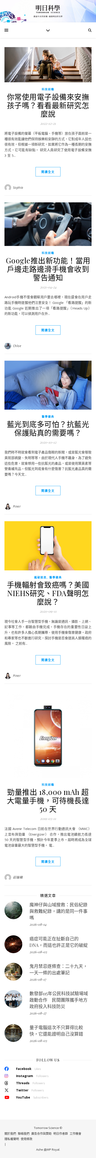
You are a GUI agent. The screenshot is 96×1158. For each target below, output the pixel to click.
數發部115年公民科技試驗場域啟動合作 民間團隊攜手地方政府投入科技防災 (58, 999)
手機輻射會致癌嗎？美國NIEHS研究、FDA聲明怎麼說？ (48, 593)
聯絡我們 (23, 1133)
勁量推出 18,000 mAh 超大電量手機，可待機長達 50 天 (48, 800)
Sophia (18, 187)
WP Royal (53, 1150)
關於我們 (10, 1133)
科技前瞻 (48, 89)
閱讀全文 (48, 172)
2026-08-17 (37, 979)
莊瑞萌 (18, 877)
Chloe (17, 346)
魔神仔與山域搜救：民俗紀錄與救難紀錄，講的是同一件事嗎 (58, 911)
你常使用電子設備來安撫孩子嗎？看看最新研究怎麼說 (48, 105)
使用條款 (26, 1139)
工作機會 (75, 1133)
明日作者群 (60, 1133)
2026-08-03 (38, 952)
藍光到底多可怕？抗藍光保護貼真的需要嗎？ (48, 428)
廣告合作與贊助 (41, 1133)
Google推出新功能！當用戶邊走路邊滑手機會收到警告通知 (48, 268)
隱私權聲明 (11, 1139)
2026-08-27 (37, 1013)
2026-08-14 (37, 924)
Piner (17, 506)
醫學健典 (48, 417)
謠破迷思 (40, 577)
